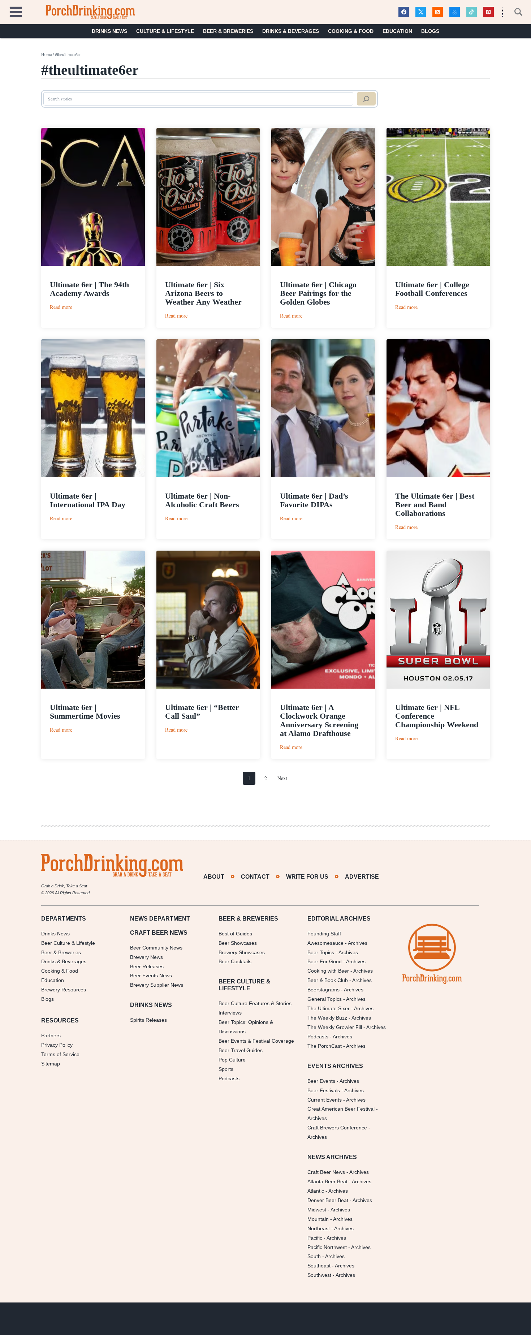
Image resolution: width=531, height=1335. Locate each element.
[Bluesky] (454, 12)
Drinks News (109, 31)
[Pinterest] (488, 12)
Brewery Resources (63, 989)
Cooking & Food (351, 31)
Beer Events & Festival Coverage (256, 1041)
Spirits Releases (148, 1020)
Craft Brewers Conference (337, 1128)
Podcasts (229, 1078)
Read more (61, 306)
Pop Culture (232, 1060)
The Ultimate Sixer (328, 1008)
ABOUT (213, 877)
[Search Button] (514, 12)
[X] (420, 12)
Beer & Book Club (327, 980)
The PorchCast (324, 1046)
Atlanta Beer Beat (327, 1181)
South (314, 1256)
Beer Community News (156, 948)
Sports (226, 1069)
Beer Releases (147, 966)
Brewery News (146, 957)
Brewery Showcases (242, 952)
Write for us (307, 877)
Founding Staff (324, 933)
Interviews (230, 1013)
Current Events (324, 1100)
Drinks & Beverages (290, 31)
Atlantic (315, 1191)
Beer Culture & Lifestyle (68, 943)
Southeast (319, 1266)
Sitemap (50, 1064)
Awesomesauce (325, 943)
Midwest (316, 1210)
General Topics (324, 999)
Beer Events (321, 1081)
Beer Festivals (323, 1090)
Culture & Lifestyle (165, 31)
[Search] (366, 99)
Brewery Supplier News (156, 985)
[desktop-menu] (16, 11)
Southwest (319, 1275)
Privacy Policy (57, 1045)
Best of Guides (235, 933)
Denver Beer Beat (327, 1200)
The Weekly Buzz (327, 1018)
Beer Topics (320, 952)
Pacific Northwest (327, 1247)
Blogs (430, 31)
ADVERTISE (362, 877)
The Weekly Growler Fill (334, 1027)
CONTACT (255, 877)
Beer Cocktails (235, 961)
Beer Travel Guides (241, 1050)
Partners (51, 1035)
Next (282, 778)
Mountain (318, 1219)
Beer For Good (324, 961)
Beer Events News (151, 975)
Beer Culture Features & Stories (255, 1003)
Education (397, 31)
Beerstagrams (323, 989)
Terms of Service (60, 1054)
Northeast (318, 1228)
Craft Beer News (326, 1172)
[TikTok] (471, 12)
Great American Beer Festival (341, 1109)
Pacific (314, 1238)
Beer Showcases (238, 943)
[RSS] (437, 12)
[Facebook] (403, 12)
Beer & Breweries (228, 31)
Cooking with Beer (328, 971)
